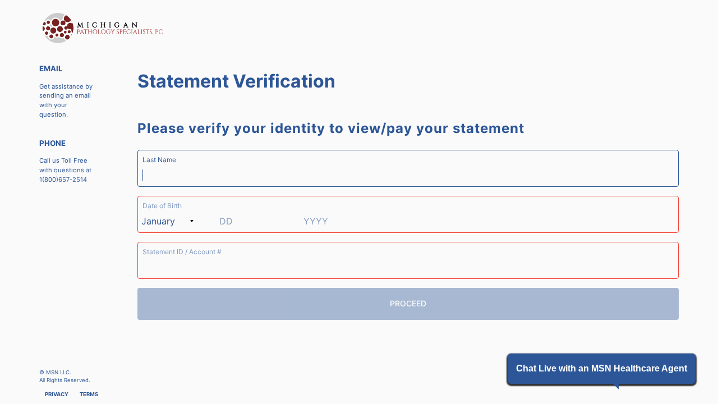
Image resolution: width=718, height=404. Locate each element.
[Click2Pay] (179, 28)
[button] (602, 369)
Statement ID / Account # (182, 251)
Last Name (159, 159)
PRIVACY (56, 394)
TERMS (89, 394)
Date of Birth (162, 205)
